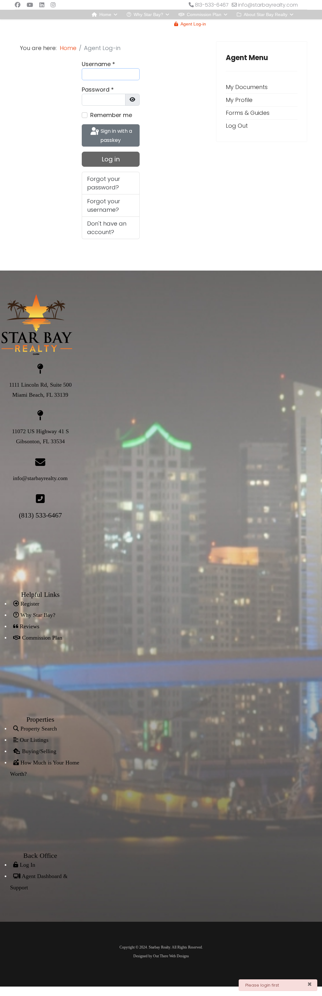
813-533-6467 (212, 4)
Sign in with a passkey (115, 136)
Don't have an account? (106, 228)
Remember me (111, 115)
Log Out (237, 126)
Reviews (28, 626)
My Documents (247, 87)
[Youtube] (30, 5)
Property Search (38, 728)
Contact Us (110, 23)
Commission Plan (204, 14)
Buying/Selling (38, 751)
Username (98, 64)
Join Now (233, 23)
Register (29, 604)
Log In (26, 865)
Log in (111, 159)
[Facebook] (17, 5)
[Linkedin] (41, 5)
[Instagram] (53, 5)
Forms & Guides (247, 113)
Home (105, 14)
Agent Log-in (193, 23)
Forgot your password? (103, 183)
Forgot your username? (103, 205)
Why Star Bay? (148, 14)
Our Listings (33, 740)
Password (98, 89)
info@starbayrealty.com (268, 4)
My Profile (239, 100)
